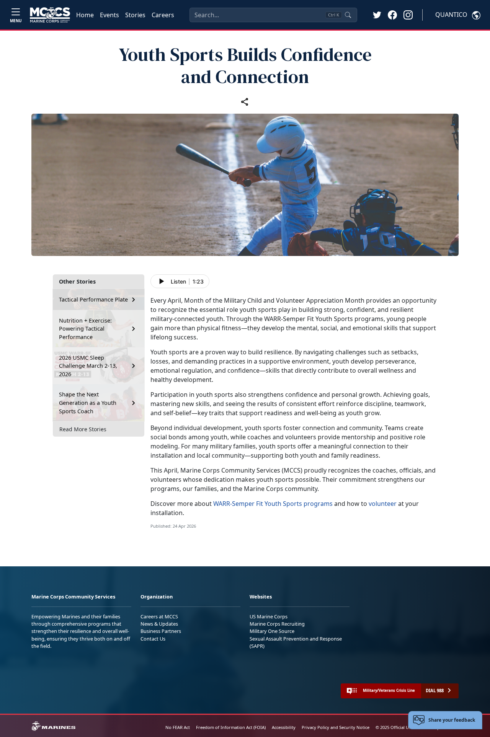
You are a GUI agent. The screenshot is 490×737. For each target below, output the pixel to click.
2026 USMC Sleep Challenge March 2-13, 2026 (88, 366)
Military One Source (272, 631)
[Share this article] (245, 101)
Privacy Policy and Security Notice (335, 727)
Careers (163, 15)
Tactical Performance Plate (93, 299)
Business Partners (160, 631)
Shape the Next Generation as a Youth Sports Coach (87, 402)
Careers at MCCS (159, 616)
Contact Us (152, 638)
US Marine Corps (268, 616)
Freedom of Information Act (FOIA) (231, 727)
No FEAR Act (177, 727)
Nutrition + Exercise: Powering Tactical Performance (85, 329)
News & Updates (159, 623)
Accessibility (284, 727)
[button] (392, 14)
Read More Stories (82, 429)
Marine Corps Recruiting (277, 623)
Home (85, 15)
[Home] (50, 14)
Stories (135, 15)
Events (109, 15)
